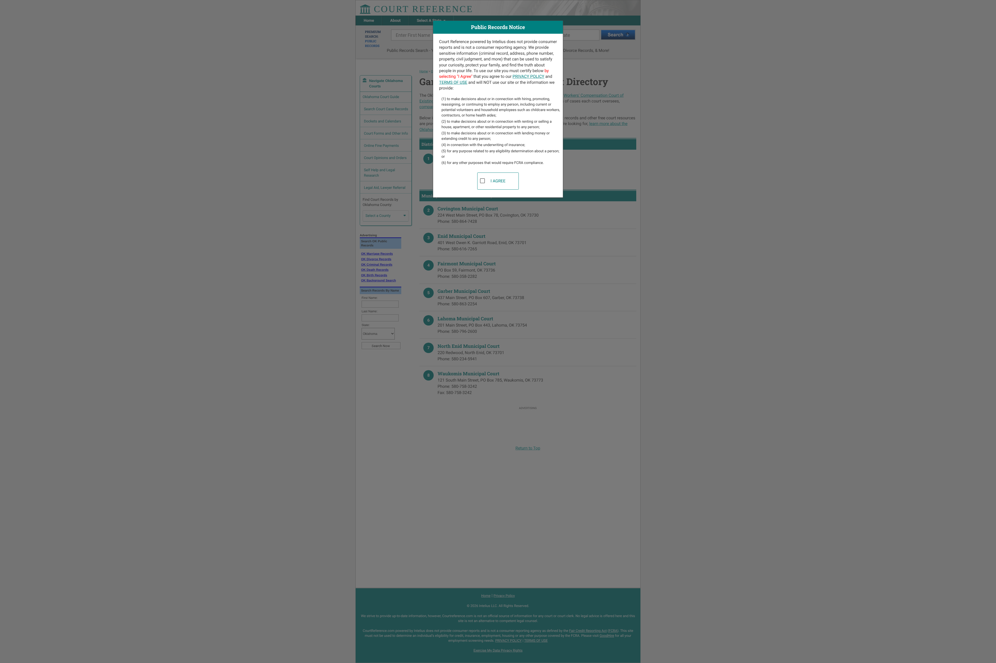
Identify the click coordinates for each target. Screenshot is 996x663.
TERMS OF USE (453, 82)
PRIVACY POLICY (528, 76)
